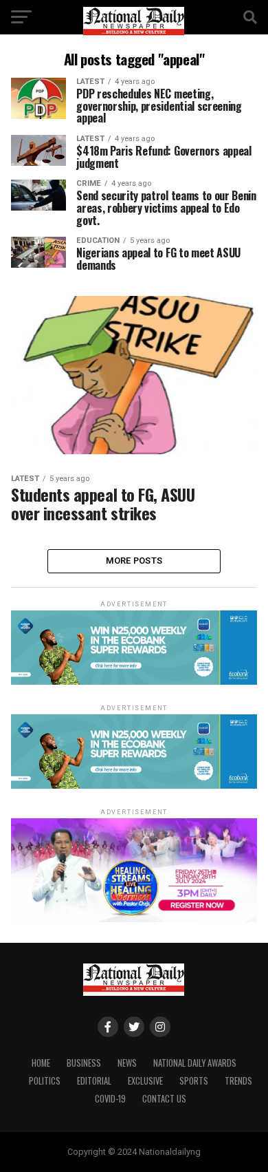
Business (84, 1062)
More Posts (134, 560)
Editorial (94, 1080)
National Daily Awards (194, 1062)
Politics (44, 1080)
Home (41, 1062)
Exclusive (145, 1080)
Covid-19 (110, 1098)
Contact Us (164, 1098)
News (127, 1062)
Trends (238, 1080)
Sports (193, 1080)
